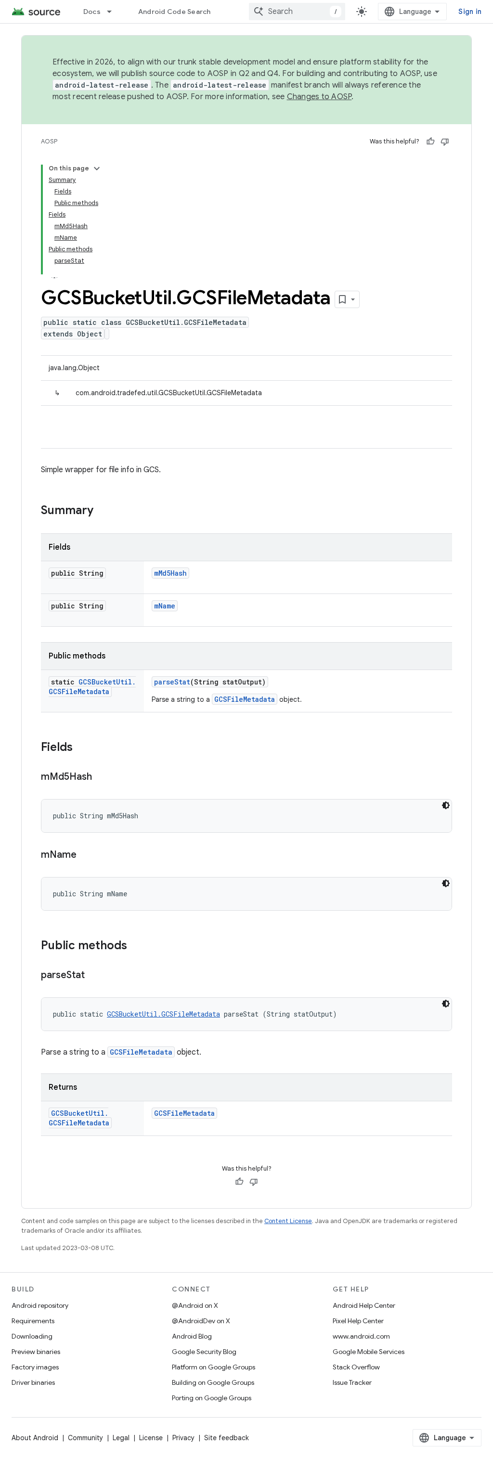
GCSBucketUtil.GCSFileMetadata (92, 686)
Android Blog (192, 1336)
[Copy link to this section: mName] (86, 855)
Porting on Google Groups (211, 1397)
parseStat (172, 681)
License (151, 1438)
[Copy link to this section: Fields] (82, 748)
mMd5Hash (170, 573)
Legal (121, 1438)
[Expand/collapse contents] (97, 168)
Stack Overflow (356, 1367)
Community (85, 1438)
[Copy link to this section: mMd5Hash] (101, 777)
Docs (92, 11)
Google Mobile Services (368, 1351)
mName (164, 605)
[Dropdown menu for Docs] (114, 11)
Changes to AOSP (319, 97)
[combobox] (297, 11)
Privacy (183, 1438)
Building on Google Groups (213, 1382)
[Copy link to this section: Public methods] (136, 946)
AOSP (49, 141)
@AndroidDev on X (201, 1320)
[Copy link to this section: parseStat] (94, 975)
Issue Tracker (352, 1382)
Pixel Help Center (358, 1320)
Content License (288, 1221)
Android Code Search (174, 11)
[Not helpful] (445, 141)
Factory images (35, 1367)
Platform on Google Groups (213, 1367)
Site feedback (226, 1438)
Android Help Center (364, 1305)
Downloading (32, 1336)
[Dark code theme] (446, 805)
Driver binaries (33, 1382)
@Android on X (195, 1305)
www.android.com (361, 1336)
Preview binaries (36, 1351)
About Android (35, 1438)
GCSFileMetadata (244, 699)
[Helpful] (430, 141)
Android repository (40, 1305)
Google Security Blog (204, 1351)
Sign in (469, 11)
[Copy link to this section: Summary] (103, 511)
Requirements (33, 1320)
